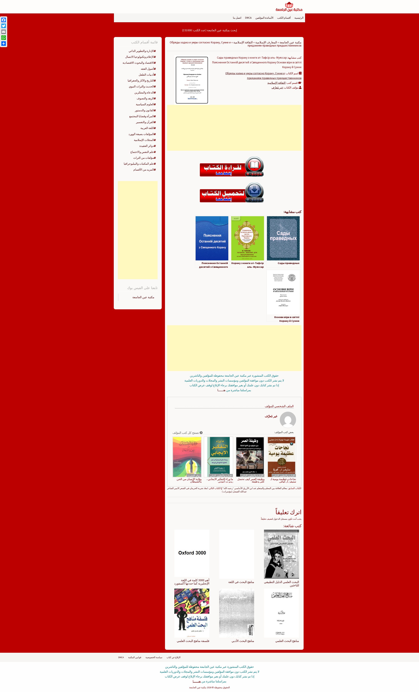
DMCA (248, 17)
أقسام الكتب (284, 17)
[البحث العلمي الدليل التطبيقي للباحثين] (281, 554)
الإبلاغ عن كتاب (174, 657)
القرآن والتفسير (145, 122)
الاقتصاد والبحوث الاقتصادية (138, 62)
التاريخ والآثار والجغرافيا (141, 80)
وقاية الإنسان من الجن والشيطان (189, 480)
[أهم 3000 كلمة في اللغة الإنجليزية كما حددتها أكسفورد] (191, 553)
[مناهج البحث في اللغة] (236, 554)
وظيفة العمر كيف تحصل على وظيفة (250, 480)
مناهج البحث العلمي (287, 641)
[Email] (4, 32)
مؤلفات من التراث (143, 158)
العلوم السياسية (145, 104)
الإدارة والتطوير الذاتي (284, 475)
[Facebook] (4, 20)
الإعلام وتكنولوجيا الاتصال (139, 57)
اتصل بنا (237, 17)
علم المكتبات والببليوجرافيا (139, 163)
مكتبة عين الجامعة (290, 42)
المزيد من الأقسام (143, 169)
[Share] (4, 43)
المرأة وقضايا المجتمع (141, 116)
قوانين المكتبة (134, 657)
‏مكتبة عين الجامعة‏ (143, 297)
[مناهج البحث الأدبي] (236, 612)
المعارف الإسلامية (266, 42)
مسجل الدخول (280, 518)
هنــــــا (221, 390)
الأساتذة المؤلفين (264, 17)
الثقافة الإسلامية (243, 42)
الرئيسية (298, 17)
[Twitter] (4, 26)
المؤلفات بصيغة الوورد (141, 134)
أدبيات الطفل (146, 74)
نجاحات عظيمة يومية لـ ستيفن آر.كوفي (283, 480)
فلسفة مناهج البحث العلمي (193, 641)
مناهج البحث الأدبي (243, 641)
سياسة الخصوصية (154, 657)
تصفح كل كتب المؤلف (186, 433)
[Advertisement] (234, 128)
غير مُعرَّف (277, 87)
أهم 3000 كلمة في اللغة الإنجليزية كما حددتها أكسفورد (191, 581)
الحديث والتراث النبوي (141, 86)
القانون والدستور (144, 110)
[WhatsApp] (4, 38)
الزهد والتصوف (145, 98)
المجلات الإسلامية (144, 140)
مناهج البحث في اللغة (241, 582)
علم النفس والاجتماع (142, 152)
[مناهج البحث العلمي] (281, 612)
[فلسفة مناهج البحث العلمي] (191, 612)
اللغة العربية (147, 128)
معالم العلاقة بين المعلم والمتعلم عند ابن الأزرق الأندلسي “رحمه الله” (255, 488)
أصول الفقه (147, 69)
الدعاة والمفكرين (144, 92)
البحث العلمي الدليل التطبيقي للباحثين (281, 583)
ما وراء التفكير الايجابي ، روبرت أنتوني (220, 480)
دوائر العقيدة (194, 475)
